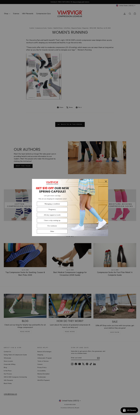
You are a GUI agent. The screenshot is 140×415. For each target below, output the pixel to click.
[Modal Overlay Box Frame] (70, 207)
